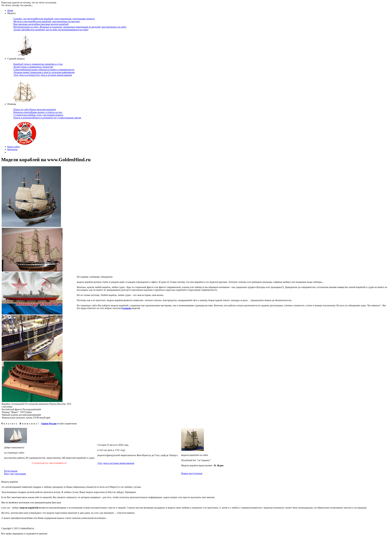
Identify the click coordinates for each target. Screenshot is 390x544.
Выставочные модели (41, 24)
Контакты (12, 149)
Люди (33, 67)
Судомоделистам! (38, 115)
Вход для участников (15, 473)
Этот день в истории (42, 75)
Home (10, 10)
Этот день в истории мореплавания (115, 463)
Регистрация (10, 471)
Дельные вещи (43, 72)
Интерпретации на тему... (69, 27)
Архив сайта (50, 29)
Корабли (38, 64)
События (43, 69)
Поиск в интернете (47, 117)
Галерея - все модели (54, 18)
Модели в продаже (46, 21)
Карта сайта (13, 146)
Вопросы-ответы (37, 112)
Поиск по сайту (34, 109)
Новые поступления (191, 473)
